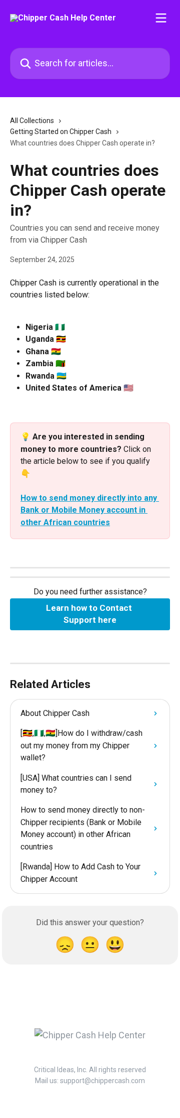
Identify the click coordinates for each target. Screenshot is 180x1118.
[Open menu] (161, 18)
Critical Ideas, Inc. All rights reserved (90, 1070)
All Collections (32, 121)
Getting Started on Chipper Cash (61, 132)
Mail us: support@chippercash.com (90, 1081)
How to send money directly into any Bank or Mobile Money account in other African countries (89, 510)
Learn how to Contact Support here (90, 614)
